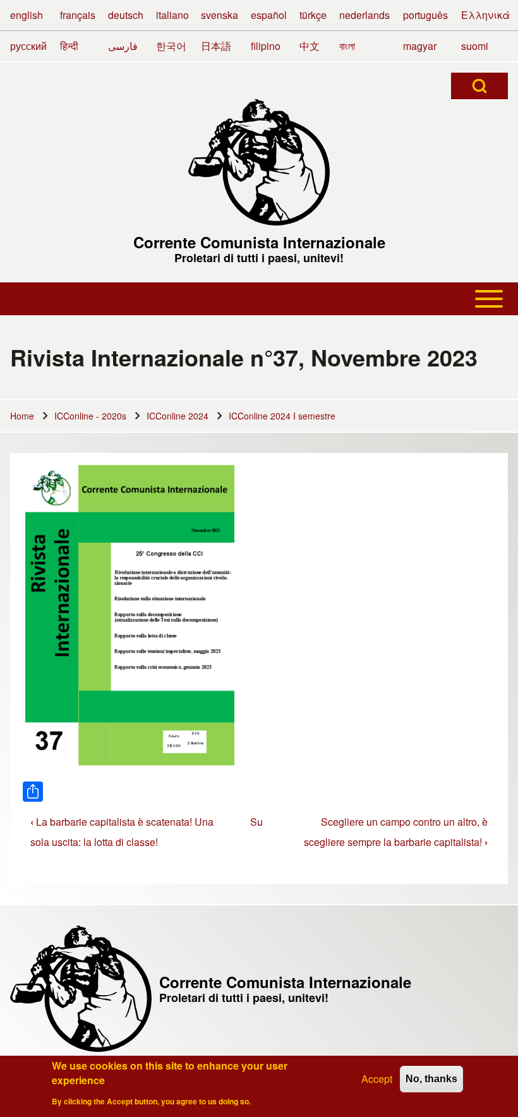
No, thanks (431, 1078)
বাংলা (347, 46)
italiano (172, 15)
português (425, 15)
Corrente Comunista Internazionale (259, 242)
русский (28, 46)
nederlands (364, 15)
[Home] (259, 162)
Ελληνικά (485, 15)
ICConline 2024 (177, 415)
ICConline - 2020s (90, 415)
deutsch (125, 15)
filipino (265, 46)
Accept (376, 1079)
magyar (420, 46)
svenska (219, 15)
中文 (309, 46)
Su (256, 821)
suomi (474, 46)
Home (22, 415)
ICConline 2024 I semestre (282, 415)
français (77, 15)
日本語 (216, 46)
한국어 (171, 46)
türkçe (313, 15)
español (269, 15)
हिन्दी (69, 46)
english (26, 15)
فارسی (123, 46)
